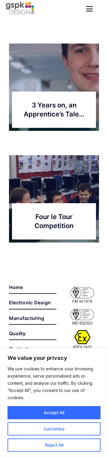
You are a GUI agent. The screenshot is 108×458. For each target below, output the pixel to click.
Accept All (54, 412)
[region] (54, 403)
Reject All (54, 444)
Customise (54, 428)
